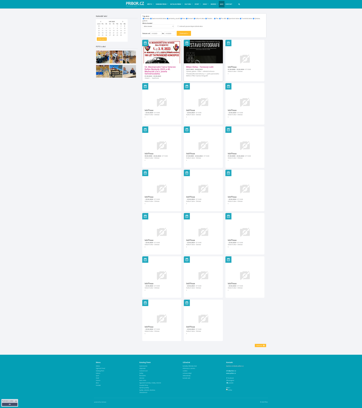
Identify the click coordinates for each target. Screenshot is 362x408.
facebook (231, 378)
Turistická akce (246, 18)
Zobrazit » (184, 33)
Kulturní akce (200, 18)
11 (102, 30)
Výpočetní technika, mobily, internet (150, 383)
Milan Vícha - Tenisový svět (200, 66)
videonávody (186, 375)
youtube (230, 383)
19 (106, 33)
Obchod (141, 378)
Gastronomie (143, 366)
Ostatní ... (210, 18)
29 (117, 35)
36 (99, 28)
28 (113, 35)
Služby (141, 373)
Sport (197, 4)
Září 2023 (112, 21)
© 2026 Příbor (264, 402)
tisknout (259, 345)
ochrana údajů (187, 373)
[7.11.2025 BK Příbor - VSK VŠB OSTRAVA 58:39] (102, 71)
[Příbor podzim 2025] (115, 71)
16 (121, 30)
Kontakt (229, 4)
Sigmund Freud (161, 4)
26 (106, 35)
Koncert (190, 18)
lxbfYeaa (232, 66)
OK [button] (10, 404)
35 (99, 26)
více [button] (16, 401)
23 (121, 33)
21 (113, 33)
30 (121, 35)
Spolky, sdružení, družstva (147, 390)
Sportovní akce (234, 18)
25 (102, 35)
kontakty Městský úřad (190, 366)
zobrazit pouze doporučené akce (191, 26)
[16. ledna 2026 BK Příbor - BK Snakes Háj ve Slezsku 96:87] (115, 57)
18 (102, 33)
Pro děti (223, 18)
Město (149, 4)
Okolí (205, 4)
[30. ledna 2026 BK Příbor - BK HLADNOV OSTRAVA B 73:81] (102, 57)
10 (124, 28)
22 (117, 33)
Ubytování (142, 368)
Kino (183, 18)
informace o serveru (189, 368)
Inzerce (213, 4)
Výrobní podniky (144, 388)
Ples (217, 18)
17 (124, 30)
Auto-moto (142, 380)
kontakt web (186, 378)
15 (117, 30)
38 (99, 33)
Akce (221, 4)
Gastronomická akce (159, 18)
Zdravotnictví (143, 392)
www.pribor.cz (231, 373)
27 (110, 35)
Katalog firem (175, 4)
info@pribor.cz (231, 371)
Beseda (147, 18)
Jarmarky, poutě (174, 18)
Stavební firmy (143, 385)
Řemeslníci (142, 375)
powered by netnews (100, 402)
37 (99, 30)
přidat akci (101, 39)
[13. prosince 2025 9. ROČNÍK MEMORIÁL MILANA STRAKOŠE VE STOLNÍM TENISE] (129, 57)
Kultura (188, 4)
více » (228, 388)
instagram (231, 380)
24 (124, 33)
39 (99, 35)
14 (113, 30)
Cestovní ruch (143, 371)
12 (106, 30)
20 (110, 33)
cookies (185, 371)
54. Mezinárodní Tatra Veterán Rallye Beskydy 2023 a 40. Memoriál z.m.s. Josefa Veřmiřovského (160, 70)
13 (110, 30)
